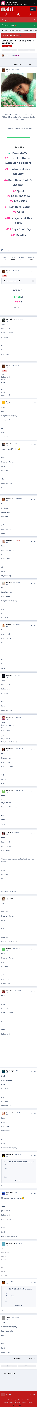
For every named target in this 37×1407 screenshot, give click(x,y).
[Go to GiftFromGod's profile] (3, 1244)
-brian (8, 1317)
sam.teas (9, 675)
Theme (15, 1406)
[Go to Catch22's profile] (3, 583)
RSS (27, 1400)
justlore (8, 625)
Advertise (30, 1402)
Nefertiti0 (9, 717)
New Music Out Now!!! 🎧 (13, 35)
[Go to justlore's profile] (3, 625)
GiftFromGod (10, 1243)
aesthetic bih (10, 319)
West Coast (10, 444)
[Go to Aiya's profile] (3, 1282)
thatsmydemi (10, 1113)
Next (30, 64)
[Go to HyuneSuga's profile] (3, 1071)
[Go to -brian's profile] (3, 1318)
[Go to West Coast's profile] (3, 444)
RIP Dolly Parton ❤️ (10, 25)
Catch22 (9, 582)
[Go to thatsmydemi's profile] (3, 1113)
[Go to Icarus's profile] (3, 55)
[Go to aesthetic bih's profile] (3, 320)
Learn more (3, 3)
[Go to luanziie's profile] (3, 949)
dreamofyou (10, 748)
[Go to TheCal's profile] (3, 833)
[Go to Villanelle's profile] (3, 991)
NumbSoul (9, 1193)
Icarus (7, 55)
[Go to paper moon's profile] (3, 791)
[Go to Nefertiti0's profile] (3, 718)
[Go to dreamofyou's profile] (3, 749)
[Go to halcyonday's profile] (3, 499)
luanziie (8, 948)
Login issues (8, 20)
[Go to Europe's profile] (3, 402)
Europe (8, 402)
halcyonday (10, 499)
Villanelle (9, 990)
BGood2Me (9, 1155)
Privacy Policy (12, 1400)
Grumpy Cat (10, 541)
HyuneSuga (10, 1071)
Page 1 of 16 (17, 64)
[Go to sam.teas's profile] (3, 676)
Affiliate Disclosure (20, 1402)
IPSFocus (21, 1406)
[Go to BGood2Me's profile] (3, 1155)
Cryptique (9, 898)
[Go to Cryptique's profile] (3, 898)
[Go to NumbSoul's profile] (3, 1193)
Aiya (7, 1282)
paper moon (10, 790)
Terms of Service (8, 1402)
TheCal (8, 832)
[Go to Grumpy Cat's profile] (3, 541)
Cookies (20, 1400)
